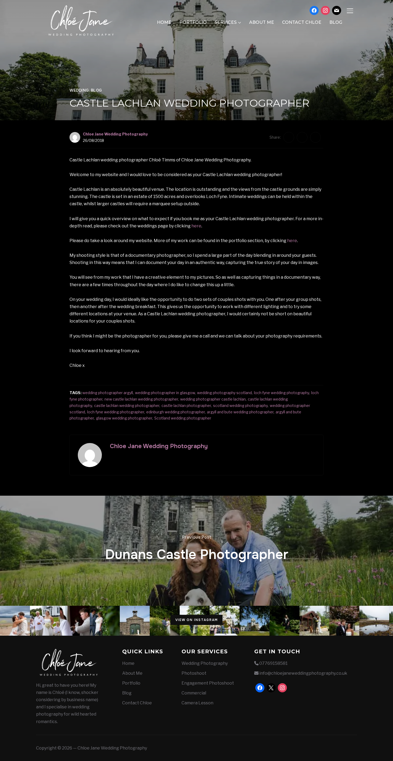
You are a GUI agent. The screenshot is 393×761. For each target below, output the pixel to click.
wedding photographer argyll (107, 392)
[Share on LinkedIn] (315, 137)
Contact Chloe (301, 22)
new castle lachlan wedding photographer (141, 399)
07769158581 (273, 663)
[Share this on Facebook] (288, 137)
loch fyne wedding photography (281, 392)
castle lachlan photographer (186, 405)
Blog (335, 22)
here (196, 225)
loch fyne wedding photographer (115, 412)
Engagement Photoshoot (208, 683)
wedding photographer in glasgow (165, 392)
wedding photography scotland (224, 392)
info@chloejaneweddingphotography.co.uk (303, 673)
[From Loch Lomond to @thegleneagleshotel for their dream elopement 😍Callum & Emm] (344, 621)
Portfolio (193, 22)
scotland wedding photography (240, 405)
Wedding (79, 90)
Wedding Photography (205, 663)
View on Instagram (196, 620)
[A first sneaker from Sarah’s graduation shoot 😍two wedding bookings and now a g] (284, 621)
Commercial (194, 693)
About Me (261, 22)
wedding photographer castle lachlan (213, 399)
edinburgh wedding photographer (175, 412)
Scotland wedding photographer (182, 418)
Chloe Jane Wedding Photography (115, 134)
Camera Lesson (197, 702)
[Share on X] (302, 137)
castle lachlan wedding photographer (126, 405)
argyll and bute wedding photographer (240, 412)
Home (164, 22)
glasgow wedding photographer (124, 418)
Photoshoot (194, 673)
